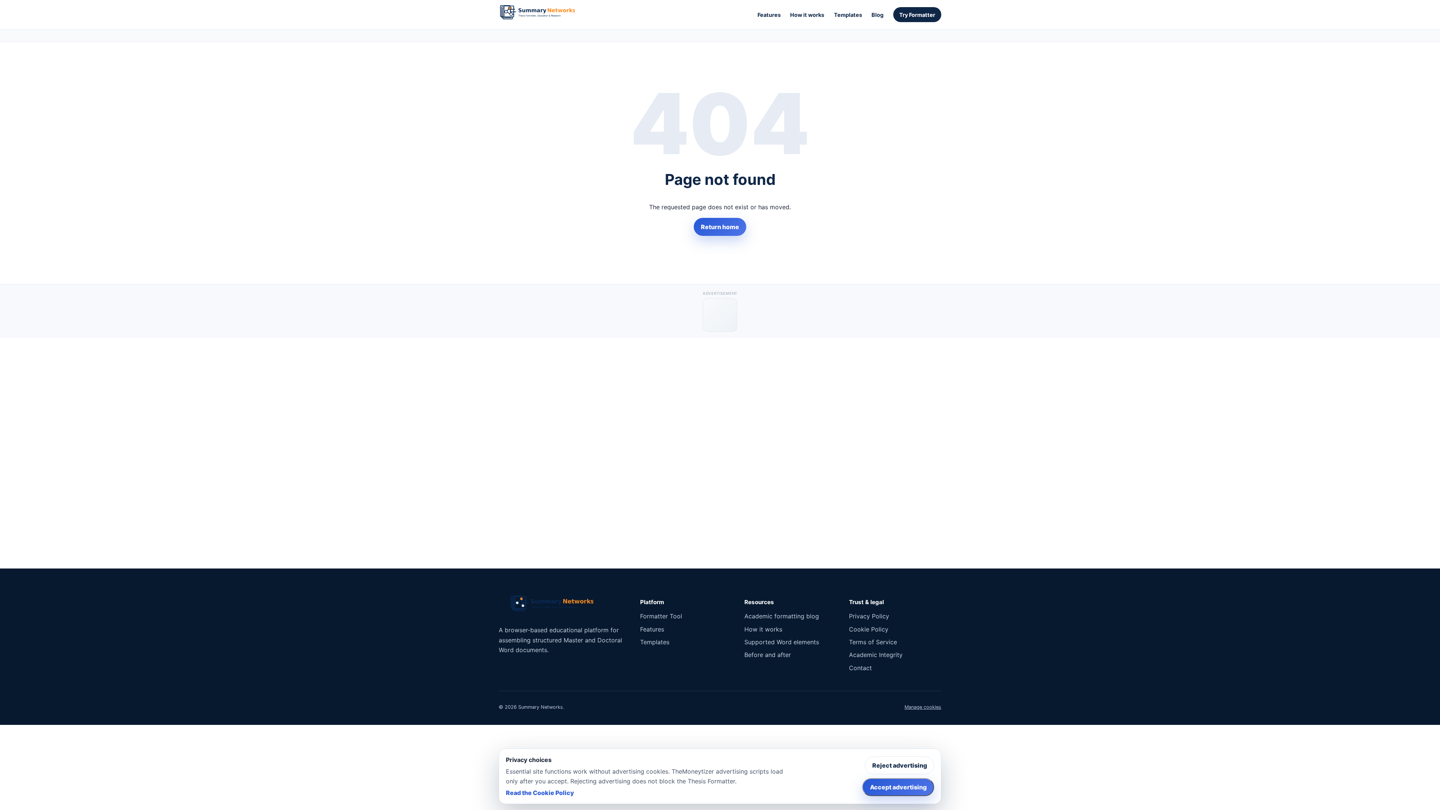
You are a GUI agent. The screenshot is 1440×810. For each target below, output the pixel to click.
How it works (807, 15)
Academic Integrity (876, 654)
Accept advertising (898, 787)
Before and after (767, 654)
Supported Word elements (781, 642)
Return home (720, 227)
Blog (878, 15)
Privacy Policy (869, 616)
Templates (848, 15)
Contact (860, 668)
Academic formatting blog (781, 616)
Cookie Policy (868, 629)
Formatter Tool (661, 616)
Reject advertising (899, 765)
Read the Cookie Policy (540, 792)
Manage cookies (922, 707)
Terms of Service (873, 642)
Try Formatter (917, 15)
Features (769, 15)
